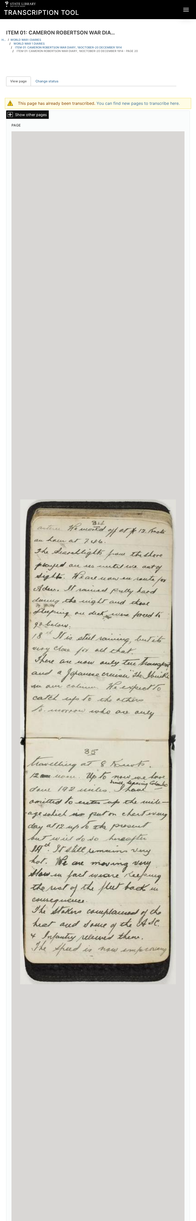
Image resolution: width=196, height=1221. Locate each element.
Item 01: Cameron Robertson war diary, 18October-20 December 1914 (68, 47)
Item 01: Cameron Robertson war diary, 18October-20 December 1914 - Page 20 (77, 51)
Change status (46, 81)
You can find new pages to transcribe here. (138, 103)
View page (20, 81)
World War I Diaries (25, 40)
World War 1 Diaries (29, 43)
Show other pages (31, 114)
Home (4, 40)
